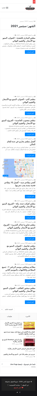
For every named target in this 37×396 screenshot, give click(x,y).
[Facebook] (19, 392)
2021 (26, 21)
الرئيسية (31, 21)
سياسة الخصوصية (14, 385)
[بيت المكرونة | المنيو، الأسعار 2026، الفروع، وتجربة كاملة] (29, 325)
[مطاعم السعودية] (30, 8)
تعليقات (9, 316)
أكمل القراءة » (30, 52)
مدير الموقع (31, 35)
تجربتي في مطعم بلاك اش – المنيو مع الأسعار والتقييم (19, 354)
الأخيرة (28, 316)
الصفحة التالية (9, 309)
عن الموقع (26, 385)
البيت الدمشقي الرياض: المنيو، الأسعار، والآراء (21, 348)
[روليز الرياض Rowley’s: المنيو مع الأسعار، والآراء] (29, 342)
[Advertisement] (18, 73)
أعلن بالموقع (18, 387)
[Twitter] (17, 392)
